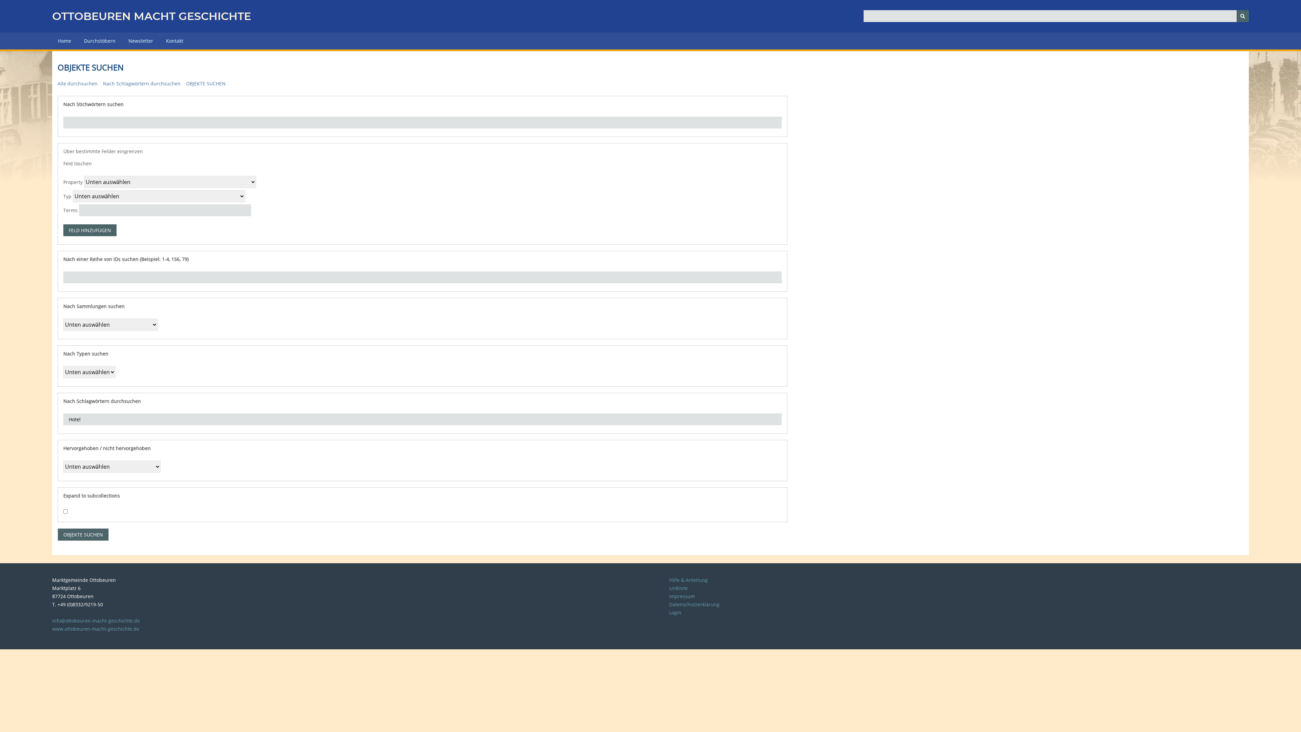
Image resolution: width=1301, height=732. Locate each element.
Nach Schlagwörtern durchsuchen (142, 83)
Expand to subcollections (91, 495)
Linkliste (678, 588)
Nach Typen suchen (85, 353)
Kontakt (174, 41)
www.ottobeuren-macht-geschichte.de (95, 629)
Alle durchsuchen (78, 83)
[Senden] (1243, 16)
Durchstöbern (100, 41)
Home (64, 41)
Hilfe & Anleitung (688, 580)
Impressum (682, 596)
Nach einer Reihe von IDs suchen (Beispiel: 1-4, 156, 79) (126, 259)
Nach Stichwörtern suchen (93, 104)
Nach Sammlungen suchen (94, 306)
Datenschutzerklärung (694, 604)
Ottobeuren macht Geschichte (151, 16)
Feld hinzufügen (90, 230)
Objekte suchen (206, 83)
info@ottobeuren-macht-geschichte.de (96, 620)
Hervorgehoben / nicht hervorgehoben (107, 448)
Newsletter (140, 41)
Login (675, 612)
